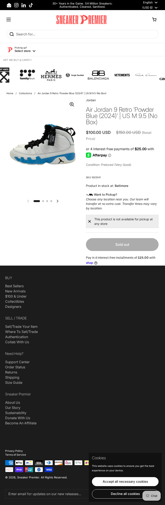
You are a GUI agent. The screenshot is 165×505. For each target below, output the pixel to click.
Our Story (12, 407)
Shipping (12, 377)
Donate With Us (17, 418)
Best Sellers (14, 286)
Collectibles (14, 301)
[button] (154, 19)
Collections (25, 93)
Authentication (16, 337)
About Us (12, 402)
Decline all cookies (125, 494)
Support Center (17, 362)
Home (9, 93)
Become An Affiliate (21, 423)
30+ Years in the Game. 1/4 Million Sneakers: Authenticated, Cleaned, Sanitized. (82, 5)
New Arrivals (15, 291)
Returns (11, 372)
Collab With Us (17, 342)
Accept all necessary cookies (125, 481)
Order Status (15, 367)
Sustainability (15, 413)
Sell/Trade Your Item (21, 326)
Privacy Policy (14, 450)
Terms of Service (15, 454)
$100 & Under (16, 296)
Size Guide (13, 382)
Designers (13, 306)
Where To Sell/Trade (21, 332)
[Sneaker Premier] (81, 19)
